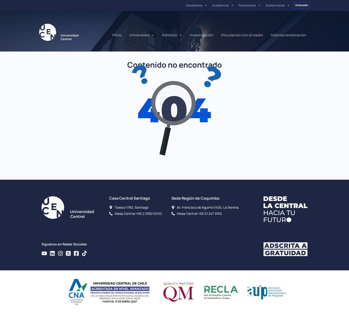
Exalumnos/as (275, 5)
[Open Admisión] (180, 35)
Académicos (220, 5)
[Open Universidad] (152, 35)
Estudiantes (194, 5)
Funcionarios (247, 5)
